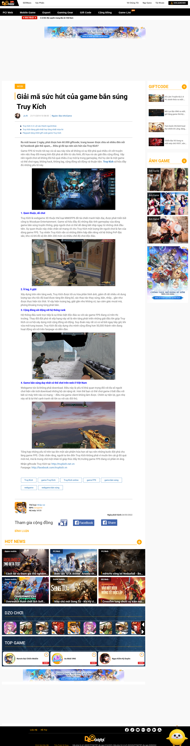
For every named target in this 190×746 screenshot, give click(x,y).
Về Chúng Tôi (133, 3)
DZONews (27, 3)
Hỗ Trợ (44, 730)
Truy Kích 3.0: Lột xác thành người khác (40, 126)
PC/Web (56, 551)
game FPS (91, 480)
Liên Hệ (33, 730)
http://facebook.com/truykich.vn (49, 467)
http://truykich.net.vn (63, 463)
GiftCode (158, 86)
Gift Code (85, 12)
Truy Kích (28, 480)
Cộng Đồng (105, 12)
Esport (46, 12)
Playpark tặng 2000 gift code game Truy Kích (42, 133)
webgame (28, 488)
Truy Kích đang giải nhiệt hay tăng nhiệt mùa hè (43, 129)
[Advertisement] (95, 61)
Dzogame (38, 508)
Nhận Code (173, 98)
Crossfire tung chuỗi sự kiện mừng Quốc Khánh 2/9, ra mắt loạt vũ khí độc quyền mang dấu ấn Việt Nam (124, 602)
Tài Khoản (160, 3)
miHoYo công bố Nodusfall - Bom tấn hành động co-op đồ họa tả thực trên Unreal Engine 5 (123, 574)
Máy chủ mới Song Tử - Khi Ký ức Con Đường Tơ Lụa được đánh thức (74, 602)
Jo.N (25, 116)
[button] (142, 632)
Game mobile (11, 551)
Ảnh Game (159, 160)
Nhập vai (41, 505)
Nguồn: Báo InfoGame (62, 116)
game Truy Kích (48, 480)
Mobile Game (27, 12)
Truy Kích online (71, 480)
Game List (125, 12)
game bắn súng (111, 480)
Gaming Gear (65, 12)
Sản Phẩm (39, 3)
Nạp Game (147, 3)
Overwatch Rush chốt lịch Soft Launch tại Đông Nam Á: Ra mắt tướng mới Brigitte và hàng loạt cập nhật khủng (25, 602)
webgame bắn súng (50, 488)
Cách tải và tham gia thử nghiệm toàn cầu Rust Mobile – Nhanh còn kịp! (62, 18)
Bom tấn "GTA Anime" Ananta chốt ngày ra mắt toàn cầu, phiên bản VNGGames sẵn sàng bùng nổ (142, 18)
